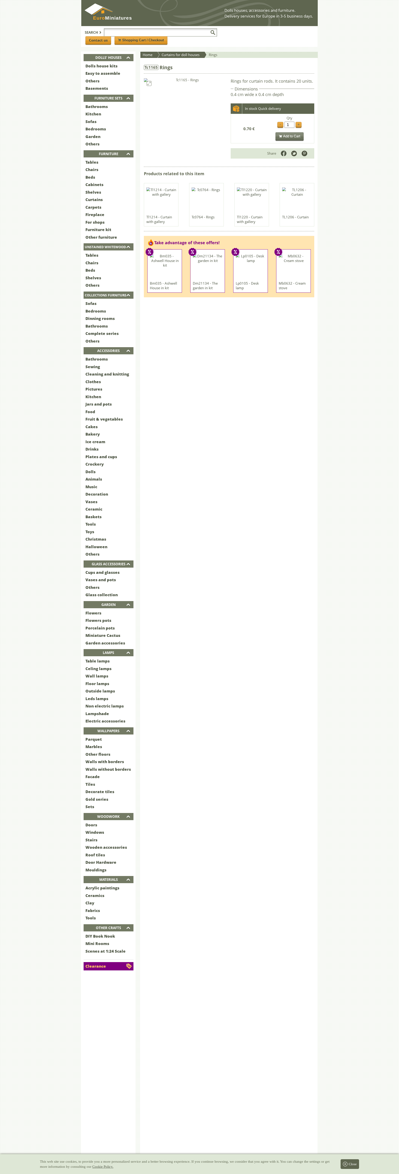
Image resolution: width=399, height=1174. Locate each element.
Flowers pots (98, 620)
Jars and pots (98, 404)
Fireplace (94, 214)
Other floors (97, 754)
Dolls (90, 471)
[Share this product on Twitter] (294, 153)
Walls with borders (104, 761)
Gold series (96, 799)
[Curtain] (297, 200)
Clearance (95, 966)
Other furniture (101, 237)
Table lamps (97, 661)
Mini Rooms (97, 943)
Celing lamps (98, 668)
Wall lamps (96, 676)
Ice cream (95, 441)
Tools (90, 524)
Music (91, 486)
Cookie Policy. (102, 1166)
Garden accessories (105, 643)
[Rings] (207, 200)
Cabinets (94, 184)
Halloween (96, 546)
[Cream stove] (294, 266)
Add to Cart (291, 136)
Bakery (92, 434)
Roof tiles (95, 855)
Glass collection (101, 594)
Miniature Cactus (102, 635)
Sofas (91, 121)
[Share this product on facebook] (284, 153)
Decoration (96, 494)
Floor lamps (97, 683)
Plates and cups (101, 456)
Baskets (93, 516)
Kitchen (93, 114)
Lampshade (97, 713)
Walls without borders (108, 769)
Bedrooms (95, 129)
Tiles (90, 784)
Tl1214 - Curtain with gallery (159, 219)
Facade (92, 776)
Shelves (93, 192)
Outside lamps (100, 691)
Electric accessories (105, 721)
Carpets (93, 207)
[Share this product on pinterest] (304, 153)
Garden (92, 136)
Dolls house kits (101, 66)
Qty (289, 118)
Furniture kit (98, 229)
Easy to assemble (102, 73)
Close (353, 1164)
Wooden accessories (106, 847)
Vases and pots (100, 579)
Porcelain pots (100, 628)
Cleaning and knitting (107, 374)
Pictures (93, 389)
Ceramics (94, 895)
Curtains (94, 199)
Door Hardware (100, 862)
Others (92, 81)
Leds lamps (96, 698)
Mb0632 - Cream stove (292, 285)
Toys (89, 531)
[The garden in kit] (208, 266)
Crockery (94, 464)
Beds (90, 177)
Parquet (93, 739)
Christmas (95, 539)
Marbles (93, 746)
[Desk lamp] (251, 266)
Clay (89, 903)
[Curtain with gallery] (161, 200)
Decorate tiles (99, 791)
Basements (96, 88)
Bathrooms (96, 106)
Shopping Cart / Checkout (143, 40)
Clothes (93, 381)
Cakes (91, 426)
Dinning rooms (100, 318)
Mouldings (95, 870)
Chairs (91, 169)
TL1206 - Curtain (295, 217)
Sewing (92, 366)
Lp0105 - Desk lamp (247, 285)
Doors (91, 825)
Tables (91, 162)
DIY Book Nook (100, 936)
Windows (94, 832)
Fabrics (92, 910)
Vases (91, 501)
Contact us (98, 40)
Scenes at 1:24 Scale (105, 951)
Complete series (102, 333)
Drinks (92, 449)
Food (90, 411)
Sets (89, 806)
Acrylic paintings (102, 888)
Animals (93, 479)
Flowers (93, 613)
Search (91, 32)
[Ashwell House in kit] (165, 266)
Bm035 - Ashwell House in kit (163, 285)
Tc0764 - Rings (203, 217)
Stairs (91, 840)
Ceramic (93, 509)
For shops (95, 222)
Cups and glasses (102, 572)
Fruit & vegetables (104, 419)
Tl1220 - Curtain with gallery (250, 219)
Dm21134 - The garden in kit (205, 285)
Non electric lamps (104, 706)
